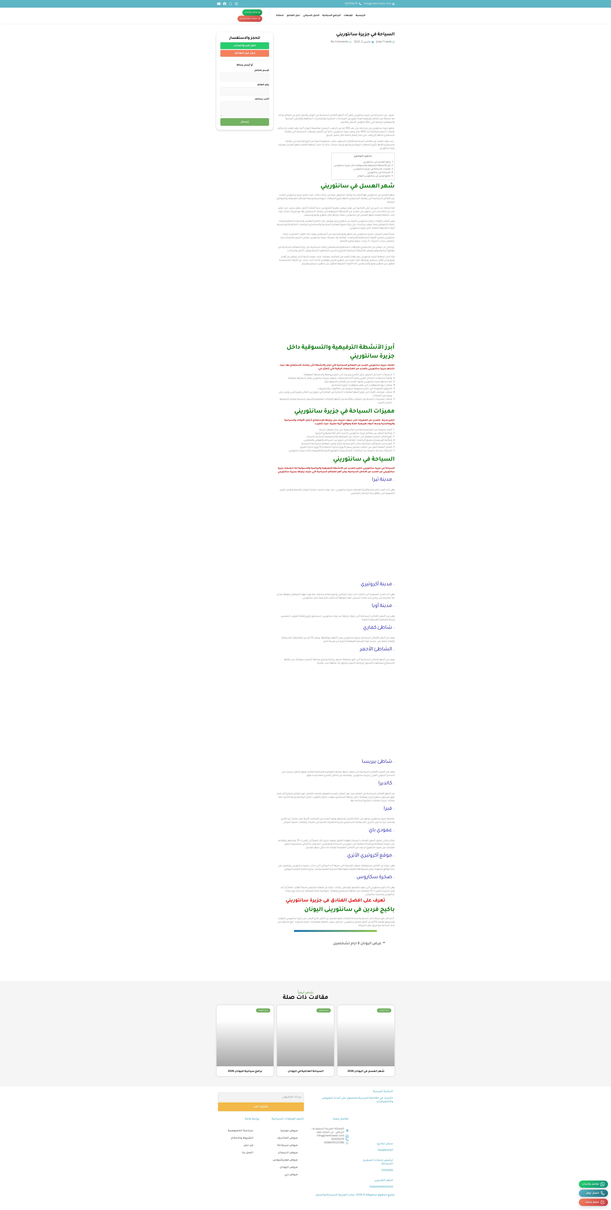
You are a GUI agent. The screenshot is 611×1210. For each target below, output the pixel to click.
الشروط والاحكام (242, 1138)
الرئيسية (360, 15)
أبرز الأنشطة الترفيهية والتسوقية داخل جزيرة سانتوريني (363, 165)
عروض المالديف (287, 1138)
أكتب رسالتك (262, 99)
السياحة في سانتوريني (380, 172)
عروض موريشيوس (285, 1160)
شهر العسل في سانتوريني (378, 162)
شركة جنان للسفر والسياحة (366, 918)
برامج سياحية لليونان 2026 (245, 1071)
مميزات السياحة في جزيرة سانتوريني (373, 169)
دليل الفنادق (293, 15)
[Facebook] (224, 4)
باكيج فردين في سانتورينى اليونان (375, 176)
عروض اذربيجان (288, 1152)
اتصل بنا (247, 1152)
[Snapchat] (230, 4)
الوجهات (348, 15)
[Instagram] (236, 4)
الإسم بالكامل (261, 70)
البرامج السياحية (331, 15)
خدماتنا (280, 15)
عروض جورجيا (289, 1130)
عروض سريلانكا (287, 1145)
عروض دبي (291, 1174)
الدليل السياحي (311, 15)
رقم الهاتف (263, 85)
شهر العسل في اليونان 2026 (366, 1071)
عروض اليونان (289, 1167)
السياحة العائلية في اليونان (305, 1071)
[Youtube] (219, 4)
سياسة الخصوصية (240, 1130)
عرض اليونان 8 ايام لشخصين (357, 944)
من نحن (248, 1145)
